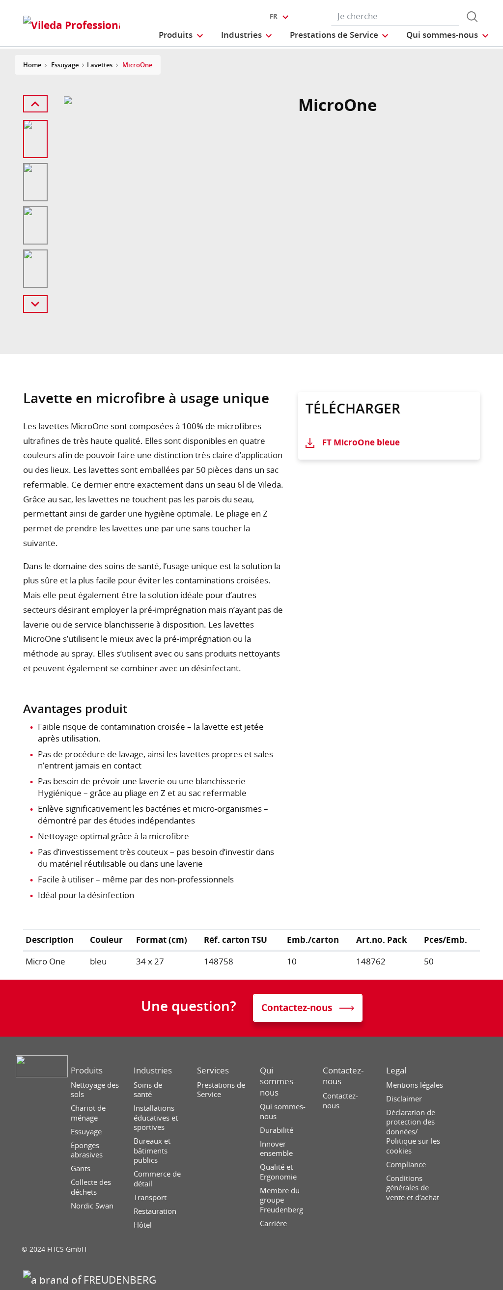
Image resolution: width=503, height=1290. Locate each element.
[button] (181, 34)
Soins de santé (148, 1089)
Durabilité (276, 1130)
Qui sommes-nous (278, 1081)
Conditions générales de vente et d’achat (412, 1188)
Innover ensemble (276, 1148)
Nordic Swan (92, 1205)
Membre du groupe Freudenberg (281, 1200)
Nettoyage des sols (95, 1089)
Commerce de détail (157, 1178)
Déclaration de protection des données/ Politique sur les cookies (413, 1131)
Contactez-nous (343, 1076)
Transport (150, 1197)
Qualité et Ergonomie (278, 1171)
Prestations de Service (221, 1089)
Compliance (406, 1164)
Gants (80, 1168)
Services (213, 1070)
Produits (87, 1070)
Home (32, 64)
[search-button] (472, 16)
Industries (153, 1070)
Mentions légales (414, 1085)
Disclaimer (404, 1098)
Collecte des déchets (91, 1187)
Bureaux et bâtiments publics (152, 1150)
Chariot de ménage (88, 1113)
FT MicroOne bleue (361, 442)
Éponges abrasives (87, 1150)
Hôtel (143, 1225)
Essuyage (86, 1131)
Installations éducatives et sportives (156, 1117)
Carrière (273, 1223)
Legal (396, 1070)
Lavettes (99, 64)
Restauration (155, 1211)
